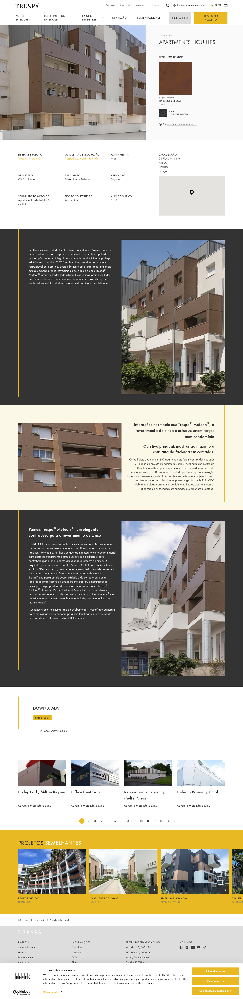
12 (154, 821)
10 (141, 821)
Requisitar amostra (211, 17)
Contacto (76, 952)
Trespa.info (180, 18)
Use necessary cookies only (215, 990)
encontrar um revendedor (182, 124)
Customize (213, 981)
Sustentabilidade (27, 947)
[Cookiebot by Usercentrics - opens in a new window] (21, 992)
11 (148, 821)
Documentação (26, 957)
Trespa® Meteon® (29, 158)
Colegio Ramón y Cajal (197, 792)
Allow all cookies (215, 971)
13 (161, 821)
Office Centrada (85, 792)
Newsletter (24, 962)
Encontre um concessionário (192, 5)
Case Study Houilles (55, 731)
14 (167, 821)
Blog (74, 962)
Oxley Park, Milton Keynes (41, 792)
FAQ (74, 957)
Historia (22, 952)
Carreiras (77, 947)
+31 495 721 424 (137, 962)
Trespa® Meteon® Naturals (81, 158)
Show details (50, 992)
